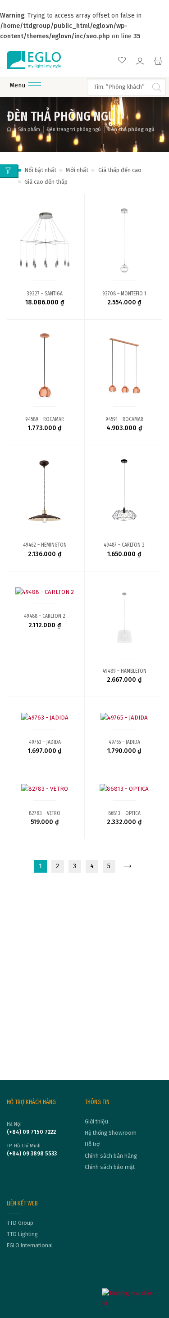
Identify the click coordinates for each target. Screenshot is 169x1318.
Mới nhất (77, 170)
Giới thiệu (96, 1122)
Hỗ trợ (92, 1144)
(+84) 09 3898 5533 (32, 1153)
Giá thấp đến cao (120, 170)
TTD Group (20, 1223)
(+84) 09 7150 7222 (31, 1132)
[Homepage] (11, 129)
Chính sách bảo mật (110, 1167)
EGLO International (30, 1245)
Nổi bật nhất (40, 170)
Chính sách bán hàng (111, 1156)
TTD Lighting (22, 1234)
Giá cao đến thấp (46, 181)
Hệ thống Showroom (111, 1133)
